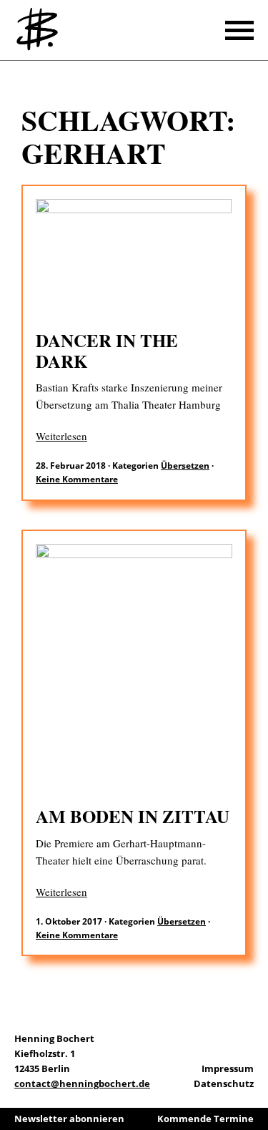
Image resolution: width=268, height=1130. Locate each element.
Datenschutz (224, 1083)
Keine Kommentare (77, 479)
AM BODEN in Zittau (132, 816)
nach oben (253, 1080)
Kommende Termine (205, 1118)
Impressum (228, 1068)
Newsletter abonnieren (69, 1118)
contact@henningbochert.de (82, 1083)
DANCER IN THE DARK (107, 350)
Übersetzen (185, 465)
